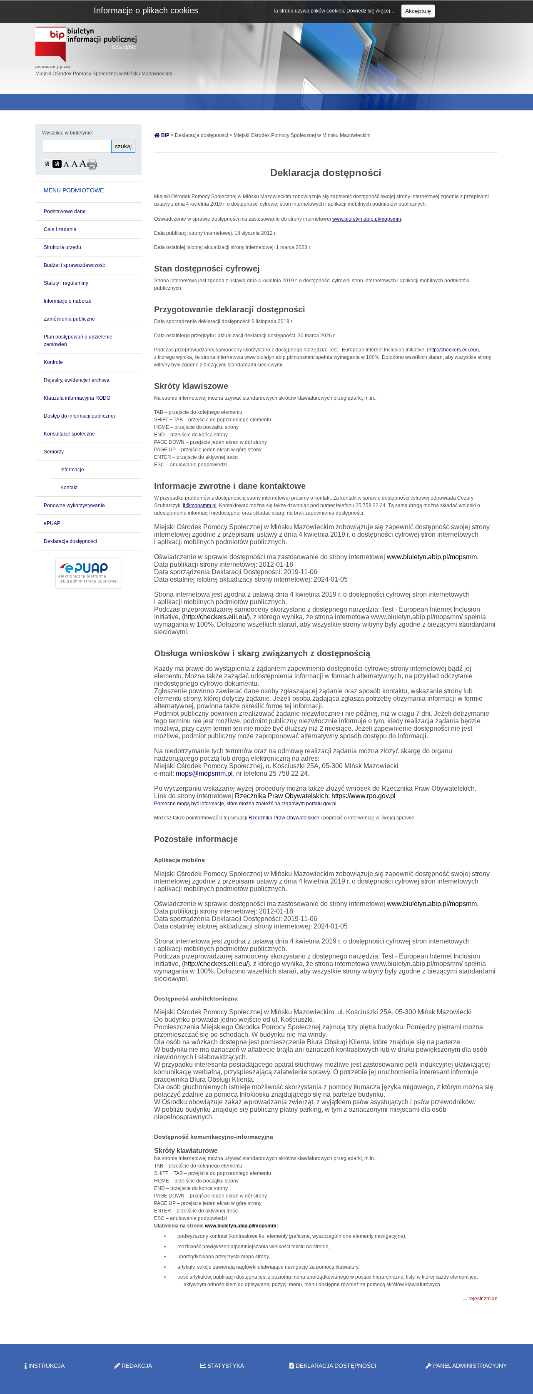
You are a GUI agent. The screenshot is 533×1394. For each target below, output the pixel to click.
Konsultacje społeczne (69, 434)
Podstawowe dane (65, 211)
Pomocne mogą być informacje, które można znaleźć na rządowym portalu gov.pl (245, 804)
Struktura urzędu (62, 247)
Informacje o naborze (68, 301)
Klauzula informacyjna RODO (77, 398)
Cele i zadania (60, 229)
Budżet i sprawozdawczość (74, 265)
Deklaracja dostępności (70, 541)
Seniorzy (54, 452)
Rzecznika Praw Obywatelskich (284, 818)
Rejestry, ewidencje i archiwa (77, 380)
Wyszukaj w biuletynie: (67, 133)
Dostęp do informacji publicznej (79, 416)
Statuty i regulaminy (66, 283)
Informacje (72, 470)
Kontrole (53, 362)
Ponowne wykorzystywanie (74, 505)
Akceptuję (418, 10)
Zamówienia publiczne (69, 319)
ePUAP (52, 523)
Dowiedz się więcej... (370, 11)
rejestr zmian (483, 1299)
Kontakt (68, 487)
